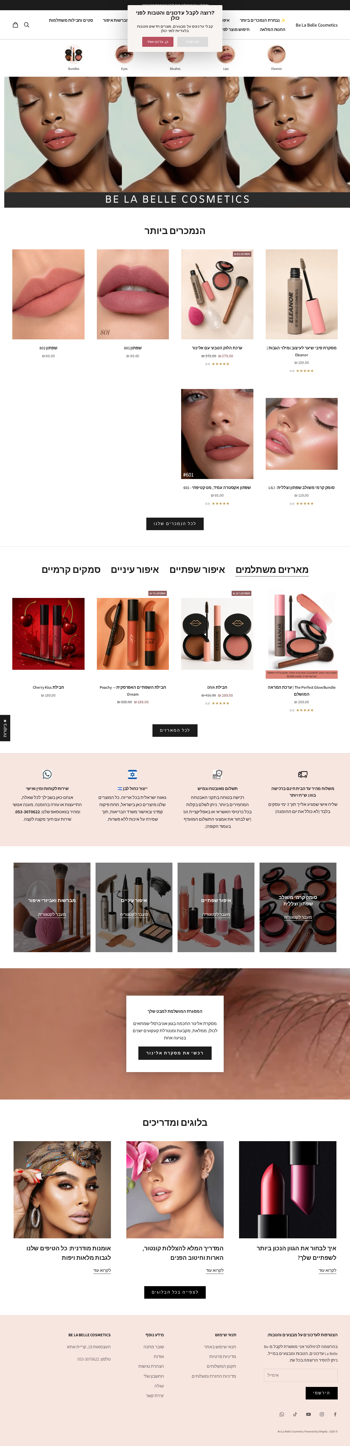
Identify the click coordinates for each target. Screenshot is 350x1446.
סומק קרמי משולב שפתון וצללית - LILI (302, 487)
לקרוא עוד (327, 1270)
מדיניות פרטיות (222, 1356)
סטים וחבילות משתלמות (71, 20)
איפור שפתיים (197, 569)
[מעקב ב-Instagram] (321, 1414)
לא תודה (192, 42)
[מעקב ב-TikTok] (295, 1414)
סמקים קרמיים (71, 569)
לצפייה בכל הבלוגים (175, 1292)
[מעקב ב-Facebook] (335, 1414)
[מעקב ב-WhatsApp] (281, 1414)
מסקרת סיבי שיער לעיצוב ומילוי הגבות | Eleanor (301, 351)
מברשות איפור (116, 20)
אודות (159, 1356)
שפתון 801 (133, 347)
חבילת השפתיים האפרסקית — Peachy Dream (133, 691)
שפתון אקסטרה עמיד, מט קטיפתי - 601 (217, 487)
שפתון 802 (48, 347)
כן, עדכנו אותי (157, 42)
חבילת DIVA (217, 687)
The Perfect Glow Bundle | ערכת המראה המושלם (301, 691)
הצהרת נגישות (151, 1366)
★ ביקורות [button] (5, 728)
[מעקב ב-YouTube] (308, 1414)
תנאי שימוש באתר (220, 1347)
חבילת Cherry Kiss (48, 687)
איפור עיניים (135, 569)
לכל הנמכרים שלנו (175, 523)
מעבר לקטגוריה (298, 917)
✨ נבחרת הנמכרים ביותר (262, 20)
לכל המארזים (175, 730)
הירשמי (321, 1393)
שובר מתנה (153, 1347)
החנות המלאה (272, 29)
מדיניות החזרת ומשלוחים (214, 1376)
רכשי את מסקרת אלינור (175, 1053)
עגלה (159, 1386)
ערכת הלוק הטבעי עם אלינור (217, 347)
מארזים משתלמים (272, 569)
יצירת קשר (155, 1395)
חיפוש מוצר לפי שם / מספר (225, 29)
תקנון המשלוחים (221, 1366)
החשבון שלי (153, 1376)
